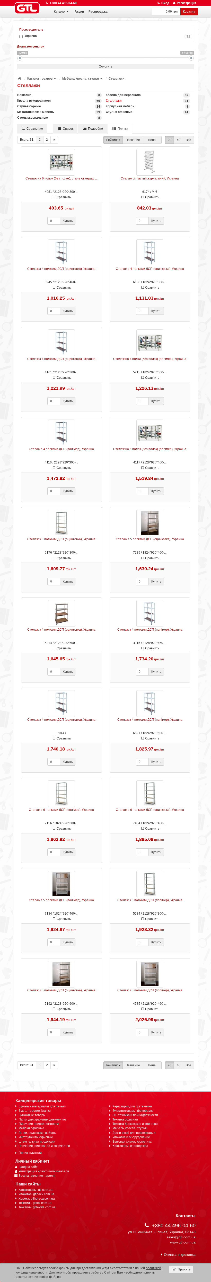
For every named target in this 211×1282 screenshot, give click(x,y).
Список (68, 128)
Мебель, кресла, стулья (80, 78)
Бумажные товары (32, 1115)
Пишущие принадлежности (39, 1124)
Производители (30, 1153)
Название (133, 140)
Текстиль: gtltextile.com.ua (37, 1207)
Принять (183, 1269)
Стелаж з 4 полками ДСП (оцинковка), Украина (61, 269)
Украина (107, 36)
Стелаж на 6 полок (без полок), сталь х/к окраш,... (61, 178)
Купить (68, 221)
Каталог (60, 11)
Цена (152, 140)
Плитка (123, 128)
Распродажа (98, 11)
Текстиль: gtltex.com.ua (35, 1203)
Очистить (105, 66)
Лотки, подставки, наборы (37, 1133)
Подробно (95, 128)
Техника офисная (125, 1119)
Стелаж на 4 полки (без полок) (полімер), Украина (149, 359)
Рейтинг (112, 140)
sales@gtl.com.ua (181, 1237)
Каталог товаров (39, 78)
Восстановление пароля (37, 1175)
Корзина (189, 11)
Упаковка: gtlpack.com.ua (36, 1194)
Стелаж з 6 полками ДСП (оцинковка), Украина (61, 539)
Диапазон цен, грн (30, 46)
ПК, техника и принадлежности (135, 1115)
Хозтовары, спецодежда (130, 1146)
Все (188, 140)
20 (169, 140)
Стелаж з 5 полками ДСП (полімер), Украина (61, 900)
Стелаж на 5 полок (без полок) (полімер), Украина (149, 449)
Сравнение (35, 128)
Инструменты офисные (36, 1137)
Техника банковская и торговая (135, 1124)
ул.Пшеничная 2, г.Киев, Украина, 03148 (162, 1232)
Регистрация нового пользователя (44, 1171)
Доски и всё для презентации (133, 1133)
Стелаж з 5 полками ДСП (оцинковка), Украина (150, 539)
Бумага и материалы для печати (42, 1106)
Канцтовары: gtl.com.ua (35, 1190)
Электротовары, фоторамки (133, 1111)
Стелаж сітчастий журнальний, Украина (150, 178)
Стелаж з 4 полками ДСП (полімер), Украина (61, 449)
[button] (55, 78)
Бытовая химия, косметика (132, 1141)
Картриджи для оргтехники (132, 1106)
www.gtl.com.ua (183, 1242)
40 (178, 140)
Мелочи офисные (31, 1128)
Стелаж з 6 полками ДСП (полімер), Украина (61, 810)
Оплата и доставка (180, 1254)
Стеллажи (116, 78)
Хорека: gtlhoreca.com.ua (37, 1198)
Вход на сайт (28, 1167)
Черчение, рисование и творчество (44, 1146)
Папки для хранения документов (42, 1119)
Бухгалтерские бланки (35, 1111)
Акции (79, 11)
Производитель (31, 29)
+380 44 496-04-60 (63, 3)
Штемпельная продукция (37, 1141)
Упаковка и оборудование (131, 1137)
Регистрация (186, 3)
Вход (165, 3)
